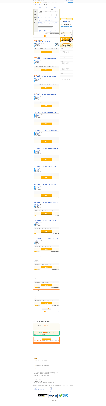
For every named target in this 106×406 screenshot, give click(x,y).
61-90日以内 (52, 20)
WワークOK (68, 79)
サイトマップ (51, 391)
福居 (40, 382)
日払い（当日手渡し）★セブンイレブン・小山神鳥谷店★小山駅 (45, 112)
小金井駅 (38, 79)
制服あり (62, 80)
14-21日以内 (42, 20)
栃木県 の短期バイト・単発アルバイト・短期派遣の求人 (39, 385)
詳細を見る (46, 51)
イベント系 (44, 22)
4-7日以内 (47, 19)
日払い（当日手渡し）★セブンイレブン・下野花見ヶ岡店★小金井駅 (45, 76)
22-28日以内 (46, 20)
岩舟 (38, 382)
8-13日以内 (39, 20)
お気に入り (53, 2)
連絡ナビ (44, 2)
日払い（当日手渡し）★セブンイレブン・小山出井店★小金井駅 (45, 94)
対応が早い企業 (50, 30)
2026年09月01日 (67, 69)
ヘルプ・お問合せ (71, 0)
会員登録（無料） (70, 2)
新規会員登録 (65, 21)
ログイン (66, 2)
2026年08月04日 (67, 68)
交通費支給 (50, 31)
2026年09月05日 (67, 64)
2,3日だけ (43, 19)
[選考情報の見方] (66, 35)
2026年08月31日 (63, 62)
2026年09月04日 (63, 64)
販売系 (68, 52)
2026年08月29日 (63, 63)
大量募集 (62, 79)
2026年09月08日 (63, 69)
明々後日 (49, 17)
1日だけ (39, 19)
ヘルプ (51, 388)
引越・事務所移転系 (40, 23)
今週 (51, 17)
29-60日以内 (49, 20)
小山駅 (38, 115)
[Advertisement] (46, 315)
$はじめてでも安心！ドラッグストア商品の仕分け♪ (42, 41)
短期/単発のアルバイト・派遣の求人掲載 (39, 389)
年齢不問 (65, 79)
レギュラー (56, 2)
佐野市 (46, 382)
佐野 (36, 382)
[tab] (63, 19)
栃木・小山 (59, 385)
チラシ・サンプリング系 (49, 22)
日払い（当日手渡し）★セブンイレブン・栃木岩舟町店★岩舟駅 (45, 58)
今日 (38, 17)
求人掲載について (67, 0)
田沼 (44, 382)
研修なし (45, 30)
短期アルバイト (70, 385)
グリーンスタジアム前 (50, 382)
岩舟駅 (38, 61)
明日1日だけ (36, 7)
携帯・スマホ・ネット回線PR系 (52, 23)
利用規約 (51, 389)
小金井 (34, 382)
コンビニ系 (36, 60)
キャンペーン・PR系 (45, 23)
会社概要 (35, 388)
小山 (42, 382)
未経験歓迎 (55, 31)
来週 (55, 17)
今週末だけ (40, 7)
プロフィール (49, 2)
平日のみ (55, 30)
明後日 (45, 17)
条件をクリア (47, 33)
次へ (58, 311)
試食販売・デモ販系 (54, 22)
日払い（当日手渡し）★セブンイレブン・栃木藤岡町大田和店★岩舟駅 (46, 148)
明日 (41, 17)
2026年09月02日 (63, 68)
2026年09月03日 (67, 63)
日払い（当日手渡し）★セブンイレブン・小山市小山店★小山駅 (45, 166)
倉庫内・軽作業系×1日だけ (54, 7)
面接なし (40, 30)
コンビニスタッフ (63, 57)
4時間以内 (45, 31)
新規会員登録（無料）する (66, 26)
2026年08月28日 (67, 62)
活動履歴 (46, 2)
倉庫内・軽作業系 (40, 22)
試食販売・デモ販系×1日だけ (46, 7)
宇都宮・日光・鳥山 (55, 385)
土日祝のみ (40, 31)
